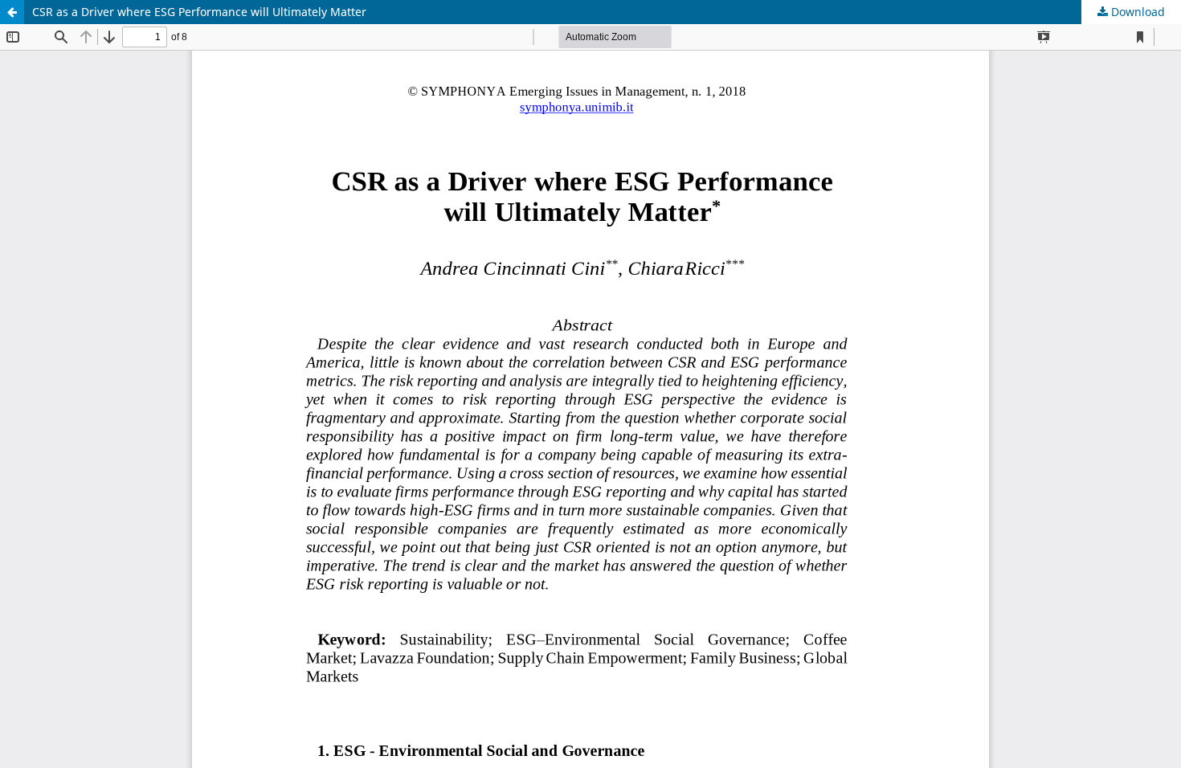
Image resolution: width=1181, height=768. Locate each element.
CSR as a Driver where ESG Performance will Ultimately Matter (199, 11)
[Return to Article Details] (12, 12)
